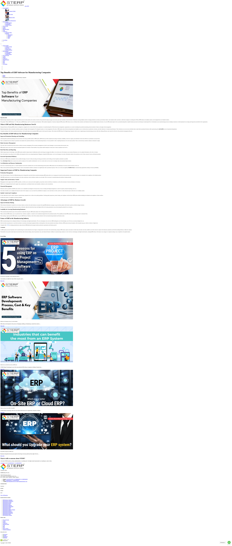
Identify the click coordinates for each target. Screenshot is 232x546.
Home (4, 75)
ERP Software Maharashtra (8, 506)
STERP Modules (8, 22)
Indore (9, 36)
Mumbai (9, 35)
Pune (9, 38)
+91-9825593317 (11, 463)
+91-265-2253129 (10, 479)
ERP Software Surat (7, 504)
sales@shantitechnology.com (21, 481)
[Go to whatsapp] (229, 542)
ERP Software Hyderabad (8, 513)
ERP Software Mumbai (7, 505)
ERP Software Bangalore (8, 511)
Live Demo (5, 40)
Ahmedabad (10, 34)
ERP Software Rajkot (7, 503)
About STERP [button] (6, 8)
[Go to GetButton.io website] (229, 544)
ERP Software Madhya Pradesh (9, 509)
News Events (5, 26)
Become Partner (6, 29)
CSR (4, 30)
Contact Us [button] (5, 31)
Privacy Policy (5, 528)
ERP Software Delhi (7, 514)
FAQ (4, 63)
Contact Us (5, 58)
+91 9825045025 (24, 479)
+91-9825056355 (18, 463)
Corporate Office (8, 32)
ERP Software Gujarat (7, 502)
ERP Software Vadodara (7, 499)
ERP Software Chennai (7, 515)
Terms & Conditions (7, 529)
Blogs (4, 76)
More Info (2, 280)
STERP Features (8, 25)
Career (4, 27)
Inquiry (4, 28)
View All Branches (4, 495)
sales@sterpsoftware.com (11, 481)
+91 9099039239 (17, 479)
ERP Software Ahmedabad (8, 501)
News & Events (6, 55)
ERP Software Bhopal (7, 510)
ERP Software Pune (7, 508)
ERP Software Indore (7, 507)
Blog (4, 61)
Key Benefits (7, 23)
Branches (7, 33)
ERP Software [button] (5, 21)
